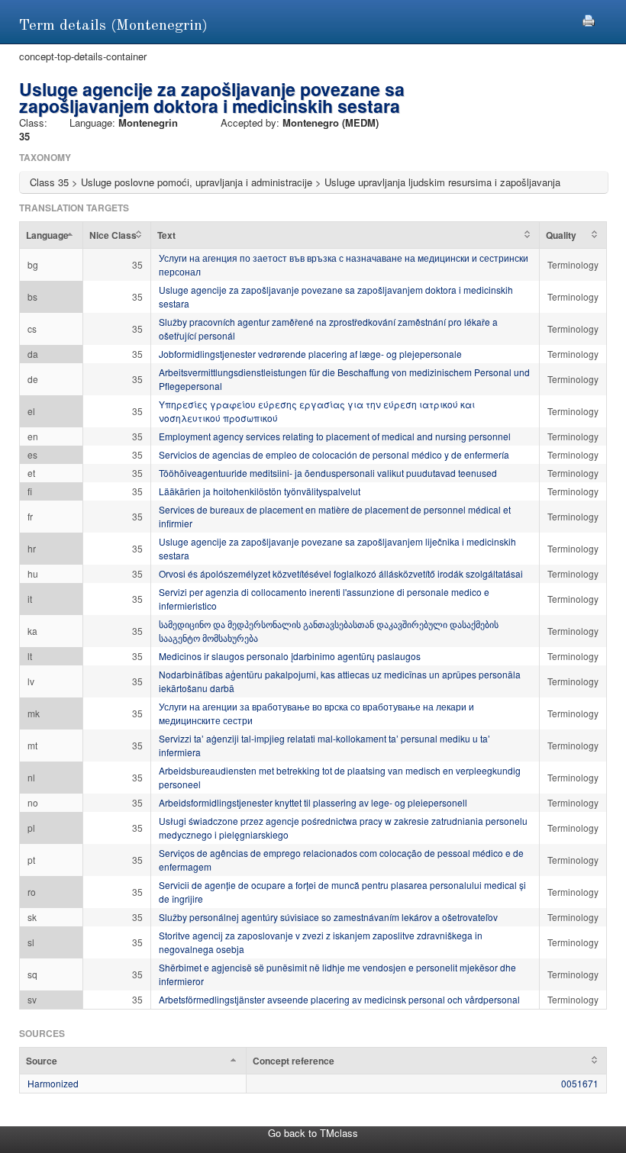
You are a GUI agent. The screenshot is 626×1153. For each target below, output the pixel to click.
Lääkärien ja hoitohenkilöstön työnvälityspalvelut (259, 491)
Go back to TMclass (313, 1133)
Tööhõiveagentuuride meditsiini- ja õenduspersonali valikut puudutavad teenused (328, 472)
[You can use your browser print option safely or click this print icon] (588, 18)
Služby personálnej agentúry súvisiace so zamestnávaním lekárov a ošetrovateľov (328, 916)
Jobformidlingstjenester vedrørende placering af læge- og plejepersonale (310, 353)
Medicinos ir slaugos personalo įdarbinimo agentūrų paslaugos (290, 655)
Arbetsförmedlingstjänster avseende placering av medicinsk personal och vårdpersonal (339, 999)
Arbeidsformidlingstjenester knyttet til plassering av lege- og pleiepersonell (313, 802)
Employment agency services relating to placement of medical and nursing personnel (335, 436)
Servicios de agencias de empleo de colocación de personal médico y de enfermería (334, 454)
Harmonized (53, 1083)
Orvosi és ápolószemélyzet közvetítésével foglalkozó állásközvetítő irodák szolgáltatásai (341, 573)
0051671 (580, 1083)
